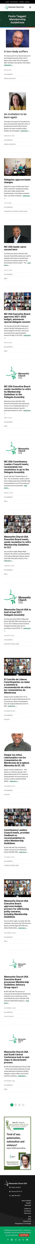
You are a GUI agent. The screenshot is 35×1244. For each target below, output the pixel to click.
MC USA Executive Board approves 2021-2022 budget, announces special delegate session (17, 318)
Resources (27, 1213)
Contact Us (27, 1)
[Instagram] (15, 1240)
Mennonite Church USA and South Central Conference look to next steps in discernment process (16, 1057)
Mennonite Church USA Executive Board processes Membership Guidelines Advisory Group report (16, 982)
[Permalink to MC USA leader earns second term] (17, 234)
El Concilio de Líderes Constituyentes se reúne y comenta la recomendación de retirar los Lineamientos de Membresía (17, 686)
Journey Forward (9, 865)
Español (7, 1)
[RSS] (23, 1240)
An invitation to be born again (15, 116)
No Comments (8, 74)
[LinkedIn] (19, 1240)
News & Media (26, 1201)
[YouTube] (27, 1240)
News (25, 211)
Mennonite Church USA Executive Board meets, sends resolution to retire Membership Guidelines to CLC (17, 542)
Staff (29, 1219)
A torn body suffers (16, 51)
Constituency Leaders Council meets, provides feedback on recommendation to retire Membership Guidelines (17, 837)
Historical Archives (14, 1)
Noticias (7, 719)
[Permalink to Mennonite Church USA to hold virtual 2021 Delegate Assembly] (17, 597)
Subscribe (28, 1205)
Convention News (17, 211)
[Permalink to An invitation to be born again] (17, 101)
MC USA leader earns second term (15, 248)
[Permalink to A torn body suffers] (17, 38)
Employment (27, 1221)
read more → (8, 65)
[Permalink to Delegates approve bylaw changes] (17, 167)
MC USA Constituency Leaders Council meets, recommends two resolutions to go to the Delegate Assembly (16, 467)
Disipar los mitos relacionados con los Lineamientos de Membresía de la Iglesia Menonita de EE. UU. (16, 760)
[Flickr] (12, 1240)
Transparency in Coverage (23, 1223)
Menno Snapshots (10, 78)
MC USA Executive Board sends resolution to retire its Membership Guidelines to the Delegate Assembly (17, 391)
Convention (21, 1)
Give (29, 1216)
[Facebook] (8, 1240)
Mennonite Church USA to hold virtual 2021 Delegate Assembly (17, 612)
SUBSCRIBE (24, 1235)
